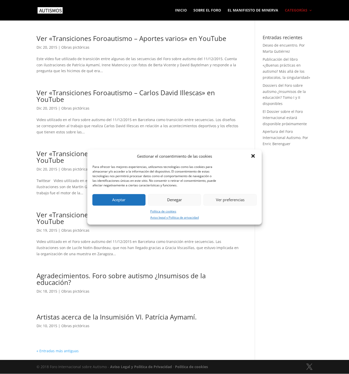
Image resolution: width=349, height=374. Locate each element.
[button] (254, 156)
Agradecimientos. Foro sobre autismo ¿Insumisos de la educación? (121, 279)
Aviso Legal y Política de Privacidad (141, 366)
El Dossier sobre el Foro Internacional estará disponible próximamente (285, 117)
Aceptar (118, 199)
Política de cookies (163, 211)
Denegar (174, 199)
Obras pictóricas (75, 47)
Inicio (181, 10)
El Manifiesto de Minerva (253, 10)
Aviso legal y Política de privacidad (174, 218)
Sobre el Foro (207, 10)
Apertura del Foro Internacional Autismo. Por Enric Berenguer (285, 137)
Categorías (296, 10)
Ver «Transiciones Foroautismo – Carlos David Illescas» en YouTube (126, 96)
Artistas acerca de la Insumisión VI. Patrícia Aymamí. (117, 317)
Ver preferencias (230, 199)
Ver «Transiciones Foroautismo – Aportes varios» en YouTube (131, 38)
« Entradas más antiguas (58, 350)
